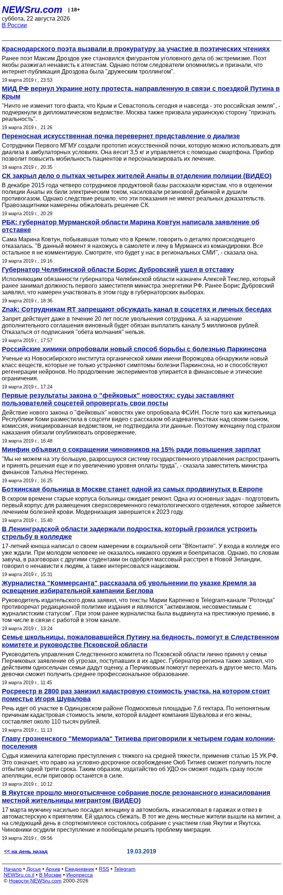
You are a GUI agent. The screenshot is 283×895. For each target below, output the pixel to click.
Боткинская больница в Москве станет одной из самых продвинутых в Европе (132, 489)
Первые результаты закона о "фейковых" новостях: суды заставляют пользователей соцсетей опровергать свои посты (118, 399)
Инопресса (79, 875)
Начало (13, 869)
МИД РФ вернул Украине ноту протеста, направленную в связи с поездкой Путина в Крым (141, 92)
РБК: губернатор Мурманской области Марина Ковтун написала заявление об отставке (130, 226)
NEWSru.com (32, 9)
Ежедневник (79, 869)
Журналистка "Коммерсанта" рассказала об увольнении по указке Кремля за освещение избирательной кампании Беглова (129, 586)
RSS (104, 869)
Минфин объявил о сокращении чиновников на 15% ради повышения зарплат (131, 449)
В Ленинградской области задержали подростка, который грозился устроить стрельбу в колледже (129, 532)
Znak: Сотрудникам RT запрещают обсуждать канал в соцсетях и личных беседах (137, 309)
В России (14, 25)
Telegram (125, 869)
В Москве (50, 875)
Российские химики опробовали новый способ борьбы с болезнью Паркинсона (134, 349)
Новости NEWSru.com (35, 881)
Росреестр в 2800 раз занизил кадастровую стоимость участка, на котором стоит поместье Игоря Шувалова (136, 695)
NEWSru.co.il (19, 875)
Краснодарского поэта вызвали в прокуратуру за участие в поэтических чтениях (136, 49)
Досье (34, 869)
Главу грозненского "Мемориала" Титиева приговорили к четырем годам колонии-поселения (138, 742)
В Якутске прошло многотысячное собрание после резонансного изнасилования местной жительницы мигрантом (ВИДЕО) (136, 796)
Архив (53, 869)
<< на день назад (26, 851)
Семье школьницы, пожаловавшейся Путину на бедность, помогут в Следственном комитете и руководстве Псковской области (140, 641)
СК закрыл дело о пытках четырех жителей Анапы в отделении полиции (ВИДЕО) (137, 176)
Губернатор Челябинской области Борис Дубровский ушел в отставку (118, 269)
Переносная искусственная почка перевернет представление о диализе (121, 136)
